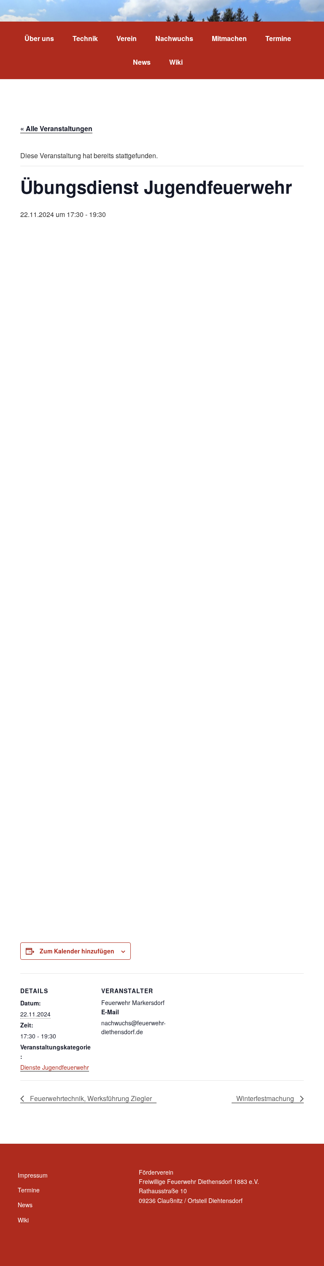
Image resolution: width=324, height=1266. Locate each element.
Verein (126, 38)
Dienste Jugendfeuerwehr (54, 1067)
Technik (85, 38)
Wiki (176, 62)
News (142, 62)
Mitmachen (229, 38)
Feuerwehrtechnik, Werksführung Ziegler (90, 1098)
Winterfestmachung (266, 1098)
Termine (278, 38)
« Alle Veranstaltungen (56, 128)
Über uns (39, 38)
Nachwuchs (174, 38)
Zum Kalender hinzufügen (77, 951)
